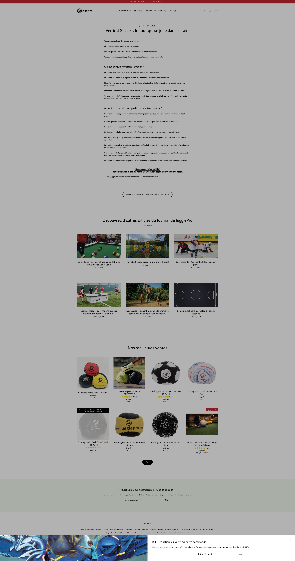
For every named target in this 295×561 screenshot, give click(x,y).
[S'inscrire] (240, 554)
